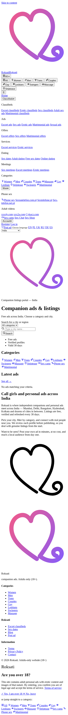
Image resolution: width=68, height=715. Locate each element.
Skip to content (9, 2)
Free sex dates (32, 158)
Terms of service (53, 688)
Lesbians (12, 607)
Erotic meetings (41, 170)
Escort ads (6, 124)
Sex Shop (30, 217)
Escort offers (8, 136)
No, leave (29, 693)
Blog (10, 632)
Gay (59, 181)
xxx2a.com (19, 214)
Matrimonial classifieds (17, 113)
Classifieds (8, 99)
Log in (14, 224)
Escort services (9, 147)
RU (43, 227)
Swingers (31, 184)
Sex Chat (19, 217)
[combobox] (20, 329)
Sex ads (17, 124)
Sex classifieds (45, 110)
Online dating (48, 158)
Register (5, 224)
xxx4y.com (7, 214)
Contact (12, 654)
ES (51, 227)
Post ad (12, 635)
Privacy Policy (15, 651)
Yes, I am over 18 (12, 693)
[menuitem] (5, 80)
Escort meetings (24, 170)
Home (4, 95)
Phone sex (9, 200)
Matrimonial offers (36, 136)
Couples (27, 181)
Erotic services (25, 147)
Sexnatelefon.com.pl (26, 200)
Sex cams (9, 217)
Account (7, 221)
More (6, 188)
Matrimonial (45, 184)
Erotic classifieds (28, 110)
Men (17, 181)
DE (47, 227)
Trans (38, 181)
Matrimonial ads (41, 124)
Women (8, 181)
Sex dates (6, 158)
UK (38, 227)
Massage (48, 181)
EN (30, 227)
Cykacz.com (32, 214)
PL (34, 227)
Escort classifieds (10, 110)
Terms (11, 648)
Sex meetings (8, 170)
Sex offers (20, 136)
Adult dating (18, 158)
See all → (6, 381)
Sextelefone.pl (44, 200)
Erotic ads (26, 124)
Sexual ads (55, 124)
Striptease (18, 184)
